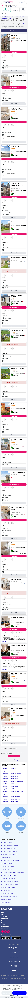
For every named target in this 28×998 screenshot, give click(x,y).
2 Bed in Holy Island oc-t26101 (17, 76)
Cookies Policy (7, 997)
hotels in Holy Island (16, 760)
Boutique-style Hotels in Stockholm (9, 884)
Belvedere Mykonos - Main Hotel (9, 896)
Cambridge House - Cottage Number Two (17, 184)
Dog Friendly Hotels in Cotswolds (11, 778)
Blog (2, 920)
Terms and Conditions (20, 997)
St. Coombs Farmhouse (17, 222)
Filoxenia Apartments (6, 899)
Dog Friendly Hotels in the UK (10, 768)
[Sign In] (25, 2)
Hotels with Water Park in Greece (9, 848)
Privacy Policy (13, 997)
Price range (7, 13)
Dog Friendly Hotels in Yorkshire (11, 799)
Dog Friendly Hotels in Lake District (12, 773)
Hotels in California (5, 890)
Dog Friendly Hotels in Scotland (11, 776)
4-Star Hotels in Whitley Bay (8, 887)
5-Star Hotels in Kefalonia (7, 866)
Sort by (16, 13)
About (2, 912)
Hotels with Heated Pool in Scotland (10, 860)
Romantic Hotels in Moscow (8, 878)
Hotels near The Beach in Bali (8, 875)
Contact (3, 924)
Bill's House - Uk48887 (17, 330)
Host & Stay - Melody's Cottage (17, 508)
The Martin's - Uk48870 (17, 368)
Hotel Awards (4, 918)
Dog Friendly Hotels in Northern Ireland (13, 791)
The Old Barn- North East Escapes (18, 709)
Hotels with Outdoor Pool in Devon (9, 845)
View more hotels (14, 756)
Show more (13, 70)
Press (2, 914)
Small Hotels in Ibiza (6, 857)
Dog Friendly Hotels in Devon (10, 771)
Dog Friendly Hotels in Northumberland (13, 781)
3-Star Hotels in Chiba (6, 869)
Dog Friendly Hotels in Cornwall (11, 783)
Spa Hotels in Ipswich (6, 863)
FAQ (2, 922)
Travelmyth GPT (5, 926)
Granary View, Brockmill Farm (18, 646)
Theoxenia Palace (5, 902)
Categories (4, 916)
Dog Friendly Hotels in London (11, 794)
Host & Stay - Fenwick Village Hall (17, 440)
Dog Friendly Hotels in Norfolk (11, 789)
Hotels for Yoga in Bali (6, 842)
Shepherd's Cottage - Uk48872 (17, 296)
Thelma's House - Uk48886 (18, 257)
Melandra (13, 543)
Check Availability (14, 52)
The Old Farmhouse (16, 404)
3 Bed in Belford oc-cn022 (18, 472)
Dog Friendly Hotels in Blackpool (11, 796)
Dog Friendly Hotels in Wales (10, 786)
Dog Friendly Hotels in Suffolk (10, 801)
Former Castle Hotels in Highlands (9, 854)
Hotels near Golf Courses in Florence (10, 881)
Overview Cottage (16, 579)
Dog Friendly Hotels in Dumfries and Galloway (12, 872)
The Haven (14, 36)
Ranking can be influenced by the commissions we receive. (12, 26)
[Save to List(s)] (9, 36)
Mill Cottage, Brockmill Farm (17, 618)
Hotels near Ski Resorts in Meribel (9, 851)
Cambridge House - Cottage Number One (17, 109)
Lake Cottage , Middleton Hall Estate (18, 674)
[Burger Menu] (2, 2)
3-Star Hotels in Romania (7, 893)
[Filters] (2, 14)
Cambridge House (16, 146)
